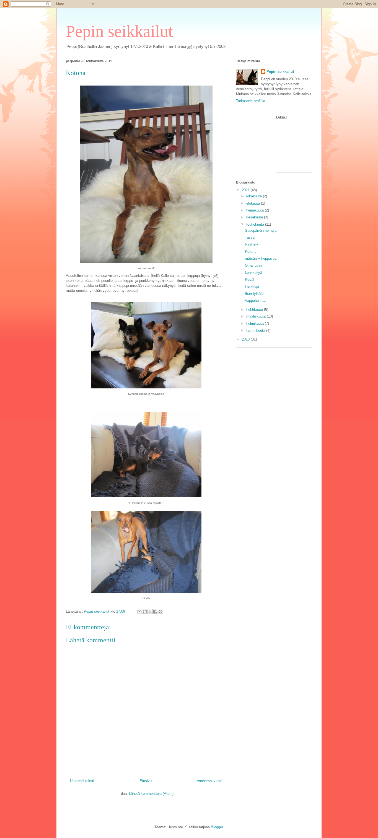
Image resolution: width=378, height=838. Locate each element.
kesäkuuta (255, 217)
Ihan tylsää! (254, 294)
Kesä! (249, 279)
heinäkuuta (255, 210)
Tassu (250, 237)
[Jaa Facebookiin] (155, 611)
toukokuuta (255, 224)
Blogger (217, 827)
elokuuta (253, 203)
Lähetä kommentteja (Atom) (151, 793)
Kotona (250, 251)
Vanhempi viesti (209, 781)
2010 (246, 339)
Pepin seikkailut (119, 31)
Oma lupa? (253, 265)
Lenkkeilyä (253, 272)
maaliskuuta (256, 316)
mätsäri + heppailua (260, 258)
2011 (246, 190)
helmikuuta (255, 323)
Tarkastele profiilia (250, 101)
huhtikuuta (255, 309)
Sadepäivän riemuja (260, 230)
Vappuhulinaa (255, 300)
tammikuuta (256, 330)
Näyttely (251, 244)
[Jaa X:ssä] (150, 611)
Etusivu (145, 781)
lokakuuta (254, 196)
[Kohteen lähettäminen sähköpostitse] (139, 611)
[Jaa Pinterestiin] (160, 611)
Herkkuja (252, 286)
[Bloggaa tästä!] (144, 611)
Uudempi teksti (82, 781)
